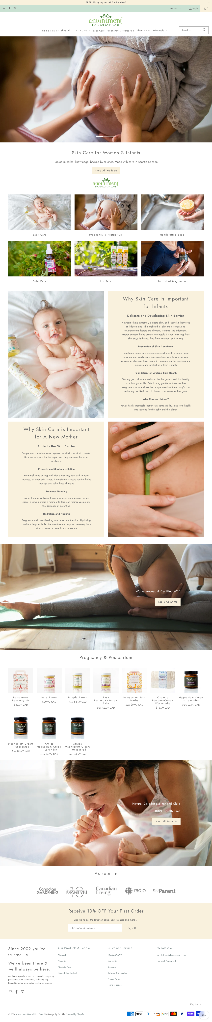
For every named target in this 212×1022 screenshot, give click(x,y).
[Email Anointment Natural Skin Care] (3, 8)
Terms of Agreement (166, 961)
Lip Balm (106, 262)
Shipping (112, 966)
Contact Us (112, 961)
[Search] (204, 30)
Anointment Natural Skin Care (29, 1014)
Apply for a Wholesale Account (171, 955)
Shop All (62, 955)
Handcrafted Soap (172, 215)
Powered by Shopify (75, 1014)
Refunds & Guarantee (117, 972)
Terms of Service (115, 984)
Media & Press (64, 966)
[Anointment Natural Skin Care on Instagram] (14, 8)
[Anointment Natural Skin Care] (106, 20)
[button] (67, 31)
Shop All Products (106, 170)
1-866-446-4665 (115, 955)
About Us (62, 961)
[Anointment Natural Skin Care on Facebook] (9, 8)
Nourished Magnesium (172, 262)
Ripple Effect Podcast (67, 972)
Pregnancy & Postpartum (106, 215)
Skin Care (39, 262)
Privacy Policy (114, 978)
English (174, 8)
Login (195, 8)
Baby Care (39, 215)
